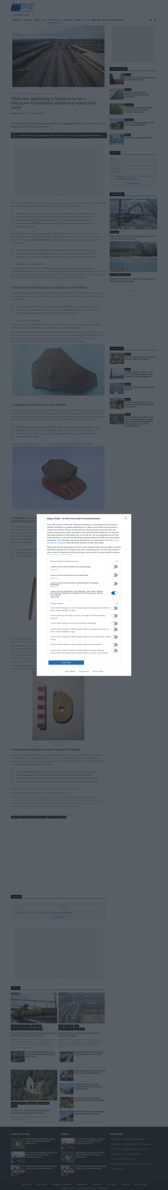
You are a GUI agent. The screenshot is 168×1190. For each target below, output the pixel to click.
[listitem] (84, 561)
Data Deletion (70, 671)
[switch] (114, 566)
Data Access (84, 671)
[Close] (126, 518)
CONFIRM (66, 663)
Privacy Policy (98, 671)
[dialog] (84, 595)
